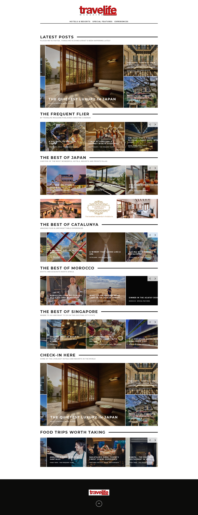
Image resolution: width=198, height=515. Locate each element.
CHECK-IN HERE (58, 355)
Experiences (121, 22)
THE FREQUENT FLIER (64, 114)
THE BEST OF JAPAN (63, 157)
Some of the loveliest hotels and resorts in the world (68, 359)
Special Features (103, 22)
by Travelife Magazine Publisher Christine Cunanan (65, 118)
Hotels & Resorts (80, 22)
